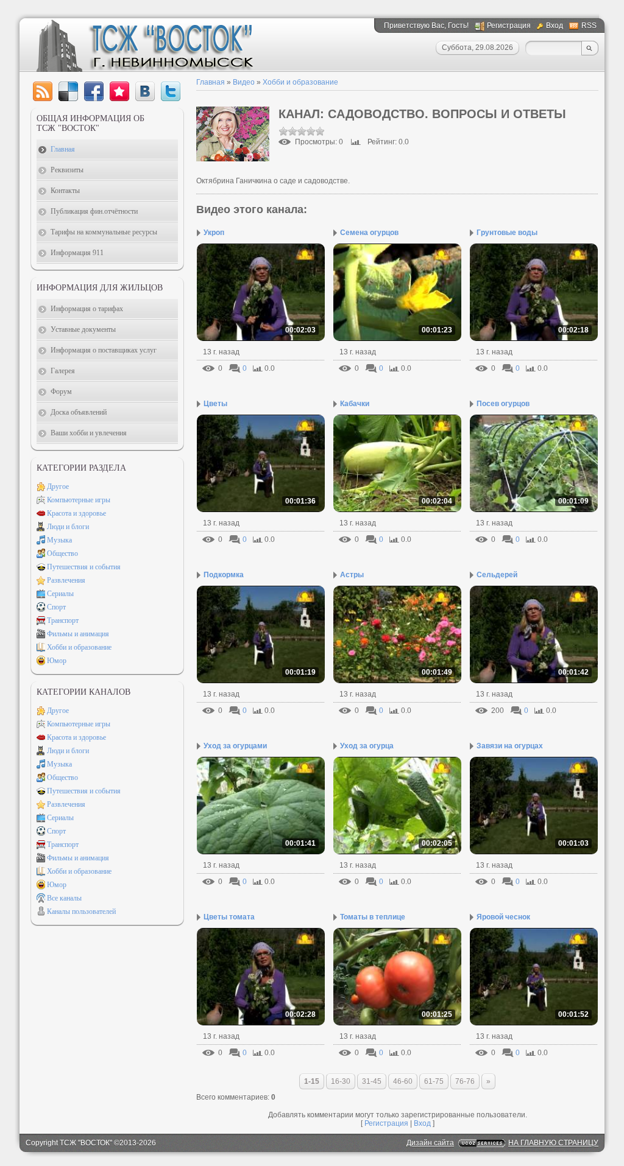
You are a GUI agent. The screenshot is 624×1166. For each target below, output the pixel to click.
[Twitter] (170, 91)
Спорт (56, 607)
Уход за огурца (367, 746)
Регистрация (509, 25)
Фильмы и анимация (78, 634)
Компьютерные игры (78, 500)
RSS (589, 25)
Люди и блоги (68, 526)
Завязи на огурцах (510, 746)
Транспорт (63, 620)
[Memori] (119, 91)
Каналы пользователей (81, 911)
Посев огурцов (503, 403)
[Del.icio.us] (68, 91)
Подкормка (224, 575)
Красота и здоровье (76, 513)
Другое (58, 486)
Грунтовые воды (507, 232)
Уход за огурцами (235, 746)
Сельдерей (497, 575)
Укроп (214, 232)
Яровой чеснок (503, 917)
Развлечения (66, 580)
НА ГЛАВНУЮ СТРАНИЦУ (553, 1143)
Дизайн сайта (430, 1143)
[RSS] (42, 91)
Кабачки (354, 403)
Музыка (59, 540)
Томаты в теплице (372, 917)
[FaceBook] (94, 91)
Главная (210, 82)
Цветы (215, 403)
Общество (62, 553)
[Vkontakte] (145, 91)
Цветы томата (229, 917)
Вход (554, 25)
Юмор (56, 660)
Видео (244, 82)
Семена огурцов (369, 232)
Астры (352, 575)
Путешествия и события (84, 567)
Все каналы (64, 898)
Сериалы (60, 593)
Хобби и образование (300, 82)
